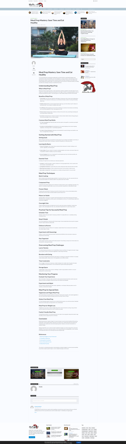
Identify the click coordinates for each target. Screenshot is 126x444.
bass (87, 427)
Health (44, 9)
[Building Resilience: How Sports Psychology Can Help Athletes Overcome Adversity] (64, 13)
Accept (79, 442)
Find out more (32, 437)
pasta (88, 434)
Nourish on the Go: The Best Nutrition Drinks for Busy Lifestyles (56, 428)
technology (92, 437)
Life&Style (55, 9)
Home (30, 9)
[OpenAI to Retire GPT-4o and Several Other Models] (82, 66)
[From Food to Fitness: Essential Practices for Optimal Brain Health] (88, 47)
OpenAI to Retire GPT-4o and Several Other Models (90, 66)
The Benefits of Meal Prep (45, 338)
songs (96, 436)
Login (73, 9)
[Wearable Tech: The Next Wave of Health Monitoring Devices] (48, 432)
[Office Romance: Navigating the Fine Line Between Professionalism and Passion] (53, 13)
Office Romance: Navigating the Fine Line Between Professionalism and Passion (58, 13)
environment (91, 431)
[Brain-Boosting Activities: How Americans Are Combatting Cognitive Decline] (88, 24)
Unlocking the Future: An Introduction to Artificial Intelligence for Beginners (34, 12)
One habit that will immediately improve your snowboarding (56, 436)
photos (92, 434)
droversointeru (38, 406)
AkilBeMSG (78, 9)
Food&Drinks (49, 9)
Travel (70, 439)
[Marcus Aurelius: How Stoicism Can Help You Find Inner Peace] (87, 12)
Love (41, 9)
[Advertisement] (59, 65)
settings (70, 442)
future (92, 432)
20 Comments (72, 431)
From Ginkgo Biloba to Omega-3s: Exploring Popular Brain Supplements (54, 372)
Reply (36, 412)
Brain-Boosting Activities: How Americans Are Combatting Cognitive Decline (38, 374)
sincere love (86, 436)
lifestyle (95, 432)
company (93, 427)
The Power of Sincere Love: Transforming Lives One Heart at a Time (74, 429)
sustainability (87, 437)
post (94, 434)
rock (82, 436)
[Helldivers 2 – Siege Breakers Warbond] (82, 71)
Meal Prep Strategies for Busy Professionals (48, 336)
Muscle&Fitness (68, 9)
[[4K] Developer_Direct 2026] (82, 77)
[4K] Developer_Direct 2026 (90, 77)
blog (89, 427)
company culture (84, 429)
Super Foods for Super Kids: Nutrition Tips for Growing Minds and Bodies (47, 12)
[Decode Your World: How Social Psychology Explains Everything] (75, 12)
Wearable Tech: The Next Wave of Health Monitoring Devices (56, 432)
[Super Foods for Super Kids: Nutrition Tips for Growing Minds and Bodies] (41, 12)
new (85, 434)
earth (89, 429)
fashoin (83, 432)
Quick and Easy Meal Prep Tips (45, 341)
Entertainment (36, 9)
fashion (95, 431)
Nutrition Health (34, 18)
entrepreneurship (85, 431)
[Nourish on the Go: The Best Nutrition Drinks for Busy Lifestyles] (48, 428)
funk (89, 432)
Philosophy (71, 433)
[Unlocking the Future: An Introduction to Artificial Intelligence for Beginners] (30, 12)
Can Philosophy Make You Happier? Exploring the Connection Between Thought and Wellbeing (74, 435)
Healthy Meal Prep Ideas (44, 343)
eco (92, 429)
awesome (83, 427)
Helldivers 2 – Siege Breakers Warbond (90, 72)
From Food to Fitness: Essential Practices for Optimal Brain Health (71, 374)
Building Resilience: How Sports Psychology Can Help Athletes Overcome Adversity (69, 13)
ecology (95, 429)
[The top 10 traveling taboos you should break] (66, 440)
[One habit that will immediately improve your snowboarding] (48, 436)
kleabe (34, 65)
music (83, 434)
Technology (61, 9)
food (86, 432)
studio (83, 437)
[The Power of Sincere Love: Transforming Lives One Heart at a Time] (66, 428)
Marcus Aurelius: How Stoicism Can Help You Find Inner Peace (92, 12)
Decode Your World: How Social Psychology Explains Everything (81, 12)
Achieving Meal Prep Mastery (45, 340)
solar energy (92, 436)
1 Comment (34, 70)
